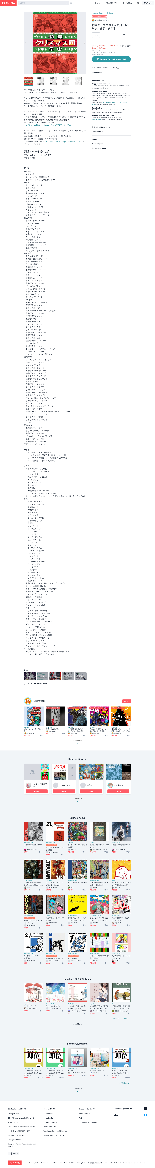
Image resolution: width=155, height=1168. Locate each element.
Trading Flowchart (101, 127)
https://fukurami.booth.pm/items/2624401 (62, 141)
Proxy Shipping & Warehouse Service (22, 1127)
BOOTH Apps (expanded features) (21, 1118)
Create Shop (127, 3)
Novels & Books (97, 13)
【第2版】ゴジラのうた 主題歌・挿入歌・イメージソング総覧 (120, 730)
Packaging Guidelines (16, 1135)
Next (84, 43)
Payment (97, 131)
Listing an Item (13, 1114)
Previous (26, 43)
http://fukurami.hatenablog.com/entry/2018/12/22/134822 (49, 125)
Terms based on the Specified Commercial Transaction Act (122, 1163)
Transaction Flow (49, 1127)
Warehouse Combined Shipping (55, 1131)
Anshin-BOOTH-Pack (110, 102)
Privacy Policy (97, 144)
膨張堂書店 (39, 701)
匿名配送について (14, 1122)
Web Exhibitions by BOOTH (53, 1135)
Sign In (97, 3)
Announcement (84, 1114)
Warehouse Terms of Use (59, 1163)
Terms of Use (45, 1163)
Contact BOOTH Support (88, 1122)
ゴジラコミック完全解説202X (33, 730)
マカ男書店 (118, 785)
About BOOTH (111, 3)
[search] (66, 3)
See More (77, 798)
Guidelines (72, 1163)
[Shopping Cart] (138, 3)
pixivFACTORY (96, 119)
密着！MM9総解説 (52, 729)
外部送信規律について (95, 1163)
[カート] (106, 20)
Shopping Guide (49, 1118)
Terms (94, 139)
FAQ (80, 1118)
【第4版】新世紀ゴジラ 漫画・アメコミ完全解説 (77, 730)
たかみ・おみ (65, 785)
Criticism (110, 13)
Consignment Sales (15, 1139)
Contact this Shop (99, 148)
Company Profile (34, 1163)
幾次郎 (89, 785)
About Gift (98, 73)
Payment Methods (50, 1122)
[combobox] (43, 3)
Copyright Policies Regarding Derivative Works (23, 1145)
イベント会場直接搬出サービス (19, 1131)
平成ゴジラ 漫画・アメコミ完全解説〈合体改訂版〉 (99, 730)
